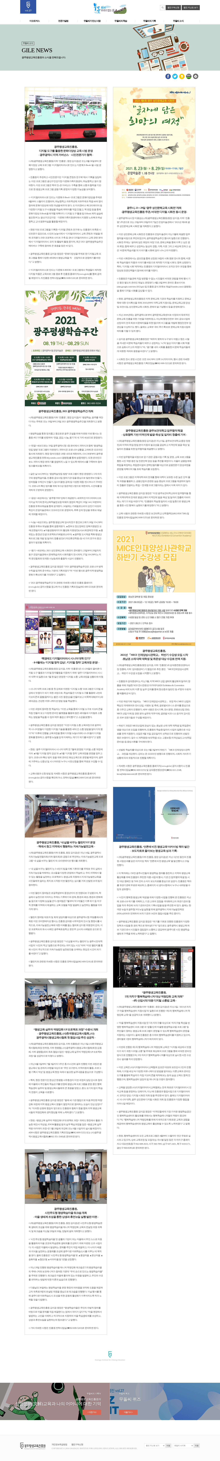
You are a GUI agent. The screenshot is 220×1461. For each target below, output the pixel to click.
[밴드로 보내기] (189, 78)
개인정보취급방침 (59, 1444)
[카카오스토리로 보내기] (182, 78)
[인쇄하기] (195, 78)
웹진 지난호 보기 (190, 7)
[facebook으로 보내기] (168, 78)
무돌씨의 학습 (120, 21)
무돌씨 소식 (178, 21)
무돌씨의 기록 (149, 21)
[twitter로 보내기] (175, 78)
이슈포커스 (34, 21)
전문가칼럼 (63, 21)
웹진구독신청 (173, 7)
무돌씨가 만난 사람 (92, 21)
